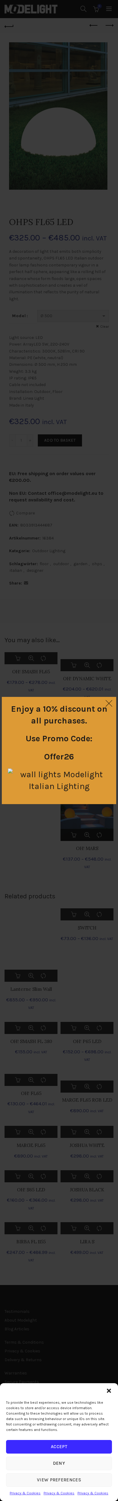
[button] (109, 1391)
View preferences (59, 1480)
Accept (59, 1446)
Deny (59, 1463)
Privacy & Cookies (25, 1493)
